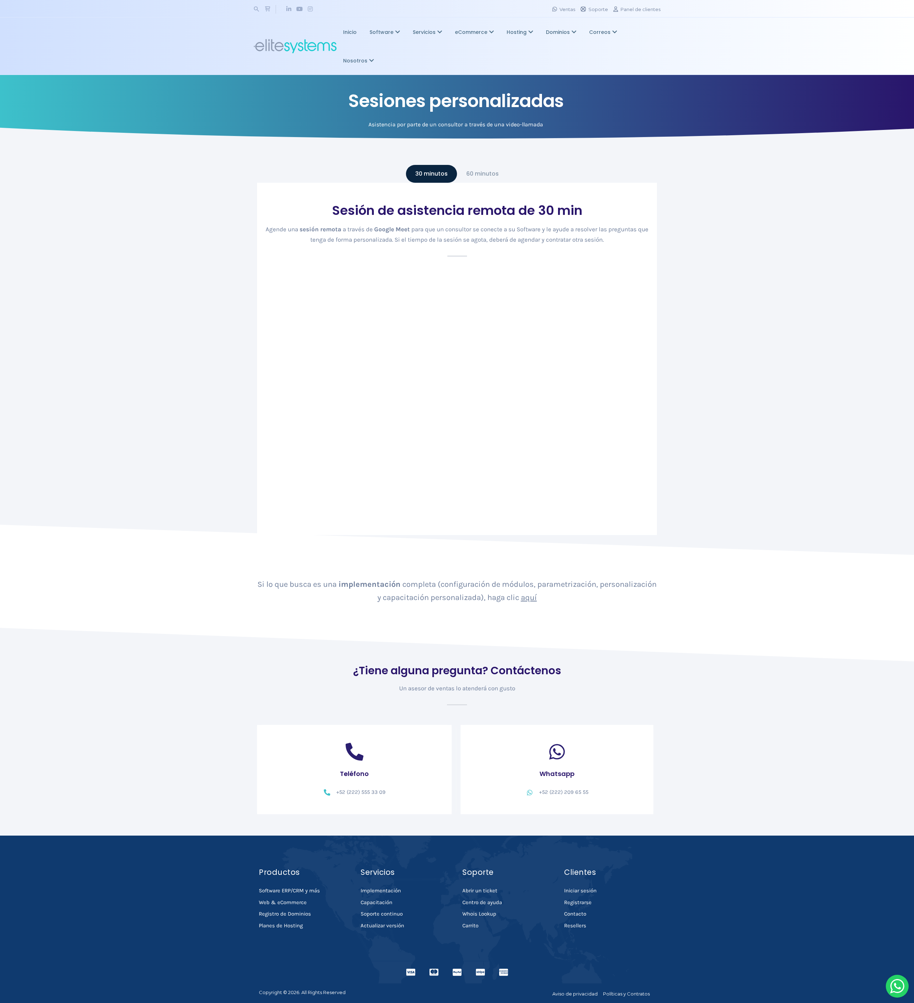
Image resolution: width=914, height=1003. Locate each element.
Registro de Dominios (285, 914)
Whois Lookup (479, 914)
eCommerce (471, 32)
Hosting (517, 32)
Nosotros (355, 60)
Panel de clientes (641, 9)
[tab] (431, 174)
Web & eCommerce (283, 902)
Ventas (567, 9)
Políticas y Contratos (626, 994)
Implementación (381, 890)
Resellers (575, 925)
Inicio (350, 32)
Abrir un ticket (479, 890)
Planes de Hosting (281, 925)
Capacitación (376, 902)
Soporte (598, 9)
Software (381, 32)
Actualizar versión (382, 925)
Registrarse (578, 902)
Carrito (470, 925)
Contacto (575, 914)
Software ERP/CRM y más (289, 890)
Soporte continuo (382, 914)
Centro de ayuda (482, 902)
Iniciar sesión (580, 890)
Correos (600, 32)
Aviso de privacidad (575, 994)
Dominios (558, 32)
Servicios (424, 32)
